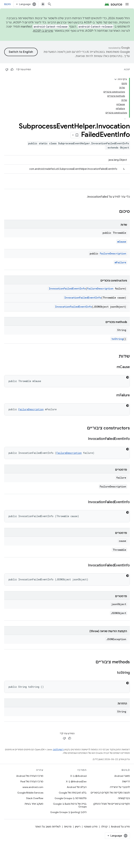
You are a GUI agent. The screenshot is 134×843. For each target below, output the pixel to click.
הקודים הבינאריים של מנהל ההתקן (112, 803)
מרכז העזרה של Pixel (31, 781)
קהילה (104, 826)
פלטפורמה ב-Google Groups (71, 798)
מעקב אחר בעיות (34, 803)
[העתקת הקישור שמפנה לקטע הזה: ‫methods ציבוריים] (92, 662)
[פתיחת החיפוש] (49, 4)
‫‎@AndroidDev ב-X (76, 781)
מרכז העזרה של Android (29, 775)
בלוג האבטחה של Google (73, 792)
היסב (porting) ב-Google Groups (68, 812)
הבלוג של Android (77, 787)
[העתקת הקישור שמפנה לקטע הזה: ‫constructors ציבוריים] (83, 428)
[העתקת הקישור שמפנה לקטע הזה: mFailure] (112, 395)
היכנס (7, 4)
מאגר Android (122, 775)
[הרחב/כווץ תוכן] (115, 79)
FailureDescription (113, 253)
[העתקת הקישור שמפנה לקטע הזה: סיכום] (115, 212)
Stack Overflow (34, 798)
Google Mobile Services (30, 792)
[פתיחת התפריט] (127, 4)
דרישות (126, 781)
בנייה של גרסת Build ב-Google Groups (70, 805)
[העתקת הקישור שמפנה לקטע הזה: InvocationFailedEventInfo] (84, 439)
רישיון (77, 826)
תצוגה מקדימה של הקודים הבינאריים (110, 792)
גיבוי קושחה (124, 798)
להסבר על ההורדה (120, 787)
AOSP (127, 69)
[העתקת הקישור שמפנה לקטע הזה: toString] (113, 673)
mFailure (120, 262)
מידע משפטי (91, 826)
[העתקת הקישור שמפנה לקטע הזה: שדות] (115, 356)
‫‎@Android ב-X (78, 775)
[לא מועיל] (6, 69)
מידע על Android (120, 826)
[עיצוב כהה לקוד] (127, 377)
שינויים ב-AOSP (43, 31)
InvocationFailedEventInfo (67, 288)
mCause (121, 241)
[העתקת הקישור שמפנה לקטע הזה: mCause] (113, 367)
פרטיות (68, 826)
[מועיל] (12, 69)
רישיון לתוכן (58, 749)
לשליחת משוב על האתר (48, 826)
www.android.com (33, 787)
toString (117, 339)
